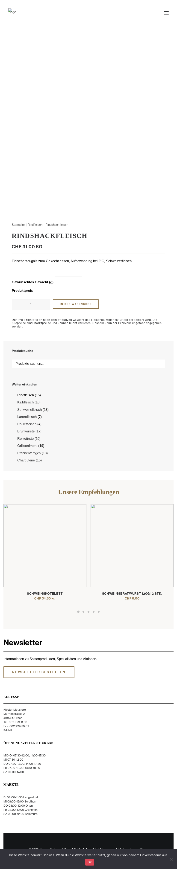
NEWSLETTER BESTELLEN (39, 672)
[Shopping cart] (152, 13)
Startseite (18, 224)
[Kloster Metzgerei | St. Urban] (13, 12)
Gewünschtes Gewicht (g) (32, 282)
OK (90, 862)
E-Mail (7, 730)
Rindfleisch (35, 224)
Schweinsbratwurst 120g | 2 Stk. (132, 594)
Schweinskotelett (45, 594)
